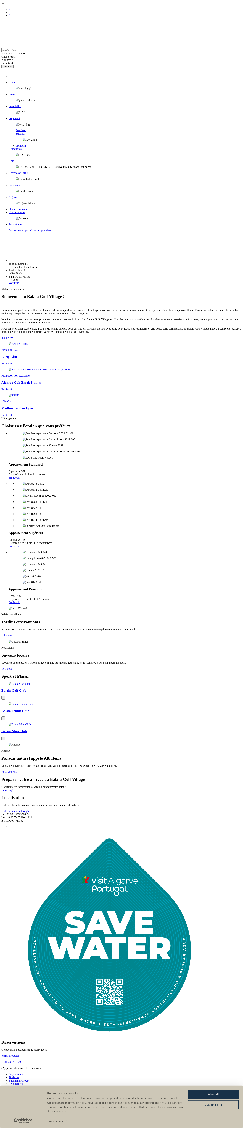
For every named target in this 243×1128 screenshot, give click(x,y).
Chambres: (7, 56)
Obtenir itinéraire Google (15, 811)
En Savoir (14, 477)
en (10, 12)
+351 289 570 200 (11, 1061)
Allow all (213, 1094)
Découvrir (7, 635)
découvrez (7, 337)
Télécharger (8, 790)
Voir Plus (14, 282)
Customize (211, 1104)
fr (9, 15)
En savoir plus (9, 771)
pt (10, 8)
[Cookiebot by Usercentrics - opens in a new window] (23, 1121)
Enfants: (6, 63)
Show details (55, 1120)
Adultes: (6, 59)
